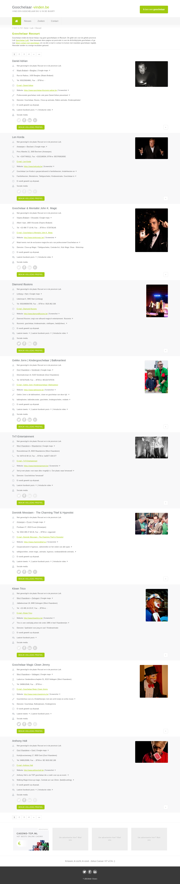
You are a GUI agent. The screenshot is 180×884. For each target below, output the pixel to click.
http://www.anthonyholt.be (34, 770)
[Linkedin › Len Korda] (30, 191)
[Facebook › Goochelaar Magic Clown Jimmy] (24, 724)
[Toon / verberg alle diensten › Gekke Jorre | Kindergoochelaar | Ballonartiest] (57, 399)
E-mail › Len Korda (24, 162)
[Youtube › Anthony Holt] (35, 800)
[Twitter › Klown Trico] (19, 648)
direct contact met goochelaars (28, 43)
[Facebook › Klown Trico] (24, 648)
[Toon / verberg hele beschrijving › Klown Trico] (57, 623)
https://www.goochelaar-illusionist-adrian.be (40, 90)
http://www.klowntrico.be (33, 618)
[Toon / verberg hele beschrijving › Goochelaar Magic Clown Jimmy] (57, 699)
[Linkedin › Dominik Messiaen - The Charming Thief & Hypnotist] (30, 572)
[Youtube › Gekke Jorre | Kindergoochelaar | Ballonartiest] (35, 420)
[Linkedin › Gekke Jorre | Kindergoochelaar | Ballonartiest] (30, 420)
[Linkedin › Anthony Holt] (30, 800)
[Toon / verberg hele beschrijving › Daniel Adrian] (57, 95)
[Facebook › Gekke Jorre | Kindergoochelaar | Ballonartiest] (24, 420)
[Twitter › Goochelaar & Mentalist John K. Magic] (19, 267)
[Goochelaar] (16, 21)
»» (39, 54)
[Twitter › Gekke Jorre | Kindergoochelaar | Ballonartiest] (19, 420)
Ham (26, 294)
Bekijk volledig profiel (30, 127)
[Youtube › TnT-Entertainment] (35, 496)
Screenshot (63, 90)
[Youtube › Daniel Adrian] (35, 120)
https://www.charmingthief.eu (35, 542)
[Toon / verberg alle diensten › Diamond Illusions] (57, 323)
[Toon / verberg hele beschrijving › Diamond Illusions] (57, 318)
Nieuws (27, 21)
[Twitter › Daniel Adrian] (19, 120)
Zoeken (41, 21)
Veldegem (35, 674)
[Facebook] (90, 872)
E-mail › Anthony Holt (25, 765)
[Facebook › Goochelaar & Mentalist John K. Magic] (24, 267)
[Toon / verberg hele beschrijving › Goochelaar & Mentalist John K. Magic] (57, 242)
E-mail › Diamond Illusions (27, 309)
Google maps (44, 71)
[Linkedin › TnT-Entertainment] (30, 496)
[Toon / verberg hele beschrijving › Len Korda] (57, 171)
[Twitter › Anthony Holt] (19, 800)
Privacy (94, 878)
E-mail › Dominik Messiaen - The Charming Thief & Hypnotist (40, 537)
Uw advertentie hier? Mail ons (70, 839)
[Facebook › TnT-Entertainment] (24, 496)
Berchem (30, 147)
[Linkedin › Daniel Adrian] (30, 120)
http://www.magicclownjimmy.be (36, 694)
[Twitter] (84, 872)
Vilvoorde (34, 218)
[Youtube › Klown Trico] (35, 648)
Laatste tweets (23, 333)
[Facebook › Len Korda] (24, 191)
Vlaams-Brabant (23, 218)
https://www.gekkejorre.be (34, 390)
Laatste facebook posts (27, 110)
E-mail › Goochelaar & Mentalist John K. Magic (35, 233)
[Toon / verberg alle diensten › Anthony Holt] (57, 780)
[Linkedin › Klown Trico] (30, 648)
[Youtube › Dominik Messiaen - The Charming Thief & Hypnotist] (35, 572)
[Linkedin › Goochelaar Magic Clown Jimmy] (30, 724)
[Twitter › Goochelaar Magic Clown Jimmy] (19, 724)
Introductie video (45, 110)
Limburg (20, 294)
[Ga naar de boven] (165, 127)
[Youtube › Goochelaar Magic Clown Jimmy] (35, 724)
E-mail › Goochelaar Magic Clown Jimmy (32, 689)
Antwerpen (21, 147)
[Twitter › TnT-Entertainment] (19, 496)
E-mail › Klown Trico (24, 613)
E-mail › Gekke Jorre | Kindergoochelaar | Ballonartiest (37, 385)
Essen (29, 522)
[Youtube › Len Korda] (35, 191)
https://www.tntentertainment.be (36, 466)
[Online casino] (32, 840)
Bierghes (33, 71)
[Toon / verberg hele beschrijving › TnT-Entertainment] (57, 470)
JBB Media (87, 878)
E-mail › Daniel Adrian (25, 85)
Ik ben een (154, 9)
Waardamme (36, 446)
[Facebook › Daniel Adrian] (24, 120)
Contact (54, 21)
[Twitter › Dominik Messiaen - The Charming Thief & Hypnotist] (19, 572)
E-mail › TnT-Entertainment (27, 461)
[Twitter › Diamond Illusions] (19, 343)
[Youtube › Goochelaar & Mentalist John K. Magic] (35, 267)
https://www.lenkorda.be (33, 166)
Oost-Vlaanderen (23, 370)
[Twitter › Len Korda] (19, 191)
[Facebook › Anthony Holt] (24, 800)
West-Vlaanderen (23, 446)
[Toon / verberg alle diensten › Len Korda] (57, 176)
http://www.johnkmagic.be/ (34, 238)
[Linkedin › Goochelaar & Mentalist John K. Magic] (30, 267)
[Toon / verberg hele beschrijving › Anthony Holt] (57, 775)
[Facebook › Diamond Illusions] (24, 343)
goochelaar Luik (22, 40)
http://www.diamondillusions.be (35, 314)
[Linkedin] (95, 872)
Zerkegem (35, 598)
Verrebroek (35, 370)
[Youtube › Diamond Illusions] (35, 343)
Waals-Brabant (22, 71)
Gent (33, 750)
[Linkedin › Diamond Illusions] (30, 343)
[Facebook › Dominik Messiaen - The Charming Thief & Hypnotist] (24, 572)
